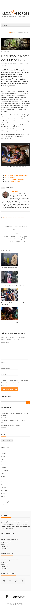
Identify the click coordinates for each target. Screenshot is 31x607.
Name (3, 362)
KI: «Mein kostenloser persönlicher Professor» (12, 285)
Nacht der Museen (16, 181)
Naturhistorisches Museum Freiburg (14, 179)
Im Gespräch (4, 470)
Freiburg (22, 217)
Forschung (3, 462)
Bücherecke (4, 453)
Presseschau (4, 487)
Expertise (3, 459)
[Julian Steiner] (5, 197)
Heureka (3, 467)
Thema (3, 493)
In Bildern (14, 32)
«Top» (15, 63)
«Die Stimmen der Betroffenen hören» (15, 228)
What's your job (5, 502)
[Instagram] (4, 581)
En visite (3, 456)
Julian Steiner (14, 191)
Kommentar (5, 342)
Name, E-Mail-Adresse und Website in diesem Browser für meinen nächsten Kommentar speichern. (14, 383)
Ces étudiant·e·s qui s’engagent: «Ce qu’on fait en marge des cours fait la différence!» (15, 238)
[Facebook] (10, 581)
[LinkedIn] (16, 581)
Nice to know (4, 482)
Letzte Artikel (9, 187)
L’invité (3, 476)
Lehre (2, 479)
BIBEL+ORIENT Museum (11, 177)
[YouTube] (22, 581)
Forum (2, 464)
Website (3, 374)
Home (9, 32)
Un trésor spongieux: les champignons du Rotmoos (14, 322)
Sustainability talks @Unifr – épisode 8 (10, 425)
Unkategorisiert (5, 499)
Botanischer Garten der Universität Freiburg (16, 175)
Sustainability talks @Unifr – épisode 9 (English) (13, 420)
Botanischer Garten (16, 217)
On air (10, 63)
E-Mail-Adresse (5, 368)
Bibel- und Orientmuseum (7, 217)
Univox (3, 496)
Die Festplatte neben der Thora (9, 267)
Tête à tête (4, 490)
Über (3, 187)
